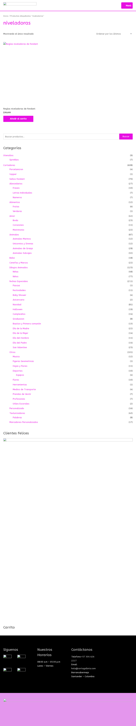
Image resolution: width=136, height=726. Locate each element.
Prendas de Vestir (22, 394)
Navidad (17, 304)
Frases (16, 188)
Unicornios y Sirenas (23, 243)
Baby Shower (19, 295)
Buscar (126, 136)
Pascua (16, 285)
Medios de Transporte (24, 389)
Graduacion (18, 319)
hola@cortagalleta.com (83, 668)
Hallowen (17, 309)
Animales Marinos (22, 239)
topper (13, 174)
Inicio (5, 16)
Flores (16, 380)
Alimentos (14, 202)
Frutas (16, 206)
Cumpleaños (19, 314)
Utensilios (8, 155)
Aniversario (18, 299)
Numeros (17, 197)
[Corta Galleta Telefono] (21, 672)
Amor (12, 216)
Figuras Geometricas (23, 361)
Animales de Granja (23, 248)
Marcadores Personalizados (23, 422)
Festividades (19, 290)
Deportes (18, 371)
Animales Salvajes (22, 253)
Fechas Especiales (18, 281)
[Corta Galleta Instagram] (7, 658)
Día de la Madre (21, 328)
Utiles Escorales (21, 403)
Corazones (18, 225)
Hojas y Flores (20, 366)
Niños (15, 276)
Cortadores (9, 165)
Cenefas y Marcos (18, 262)
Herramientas (20, 384)
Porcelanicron (16, 169)
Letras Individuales (22, 193)
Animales (14, 234)
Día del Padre (20, 342)
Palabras (17, 417)
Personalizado (16, 408)
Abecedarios (15, 183)
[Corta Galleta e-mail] (7, 672)
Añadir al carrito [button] (18, 118)
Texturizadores (17, 413)
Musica (16, 356)
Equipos (20, 375)
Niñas (15, 271)
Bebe (12, 258)
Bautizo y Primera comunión (27, 323)
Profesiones (19, 399)
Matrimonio (18, 230)
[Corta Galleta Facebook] (21, 658)
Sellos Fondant (17, 179)
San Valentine (20, 347)
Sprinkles (14, 159)
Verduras (17, 211)
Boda (15, 220)
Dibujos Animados (18, 267)
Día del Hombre (21, 338)
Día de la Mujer (20, 333)
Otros (12, 352)
